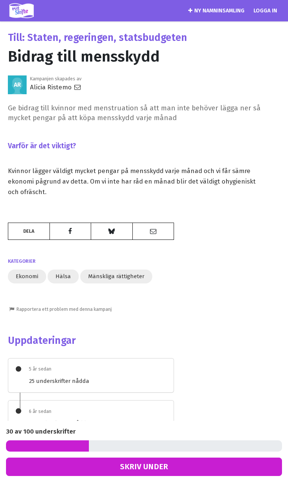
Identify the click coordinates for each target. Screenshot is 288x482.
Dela (28, 231)
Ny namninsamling (219, 11)
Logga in (265, 11)
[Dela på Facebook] (71, 231)
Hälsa (63, 276)
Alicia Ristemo (51, 87)
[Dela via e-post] (153, 231)
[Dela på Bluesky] (112, 231)
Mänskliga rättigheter (116, 276)
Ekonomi (27, 276)
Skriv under (144, 466)
